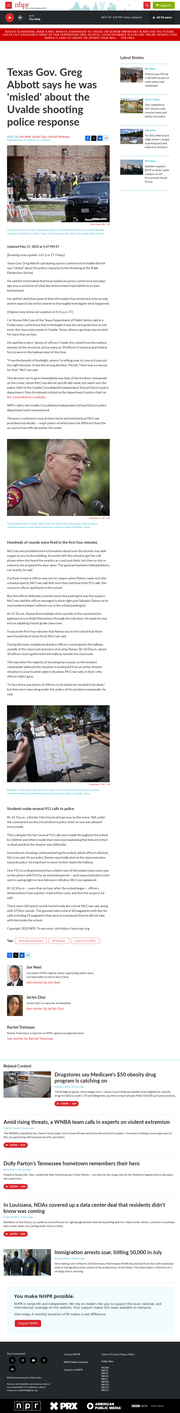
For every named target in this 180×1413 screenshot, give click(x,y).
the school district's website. (26, 397)
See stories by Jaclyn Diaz (45, 1008)
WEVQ (105, 1387)
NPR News (59, 940)
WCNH (105, 1367)
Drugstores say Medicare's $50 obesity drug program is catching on (105, 1077)
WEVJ (104, 1379)
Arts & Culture (152, 99)
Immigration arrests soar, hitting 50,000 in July (108, 1252)
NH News (150, 68)
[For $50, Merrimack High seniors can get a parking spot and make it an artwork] (131, 136)
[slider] (25, 17)
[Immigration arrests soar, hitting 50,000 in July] (27, 1262)
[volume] (20, 18)
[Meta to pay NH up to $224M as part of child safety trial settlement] (131, 75)
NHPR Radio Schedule (76, 1362)
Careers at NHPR (73, 1369)
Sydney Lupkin (62, 1086)
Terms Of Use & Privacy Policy (117, 1354)
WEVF (104, 1373)
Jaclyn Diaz (39, 136)
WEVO (105, 1384)
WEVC (105, 1370)
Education (150, 130)
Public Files (107, 1361)
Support (165, 5)
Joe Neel (25, 136)
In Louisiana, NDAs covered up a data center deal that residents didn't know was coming (84, 1208)
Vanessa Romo (62, 1258)
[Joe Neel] (15, 975)
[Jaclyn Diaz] (15, 1005)
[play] (9, 18)
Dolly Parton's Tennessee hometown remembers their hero (72, 1163)
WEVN (105, 1381)
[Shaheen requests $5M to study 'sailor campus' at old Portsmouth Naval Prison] (131, 167)
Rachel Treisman (59, 136)
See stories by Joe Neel (43, 982)
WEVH (105, 1376)
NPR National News (31, 940)
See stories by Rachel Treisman (30, 1038)
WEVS (104, 1390)
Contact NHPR (72, 1354)
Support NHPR (28, 1323)
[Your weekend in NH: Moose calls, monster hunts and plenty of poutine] (131, 105)
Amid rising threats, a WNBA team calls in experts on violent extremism (87, 1121)
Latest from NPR (85, 940)
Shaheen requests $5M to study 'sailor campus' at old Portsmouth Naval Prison (157, 173)
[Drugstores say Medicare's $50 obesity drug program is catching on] (27, 1084)
